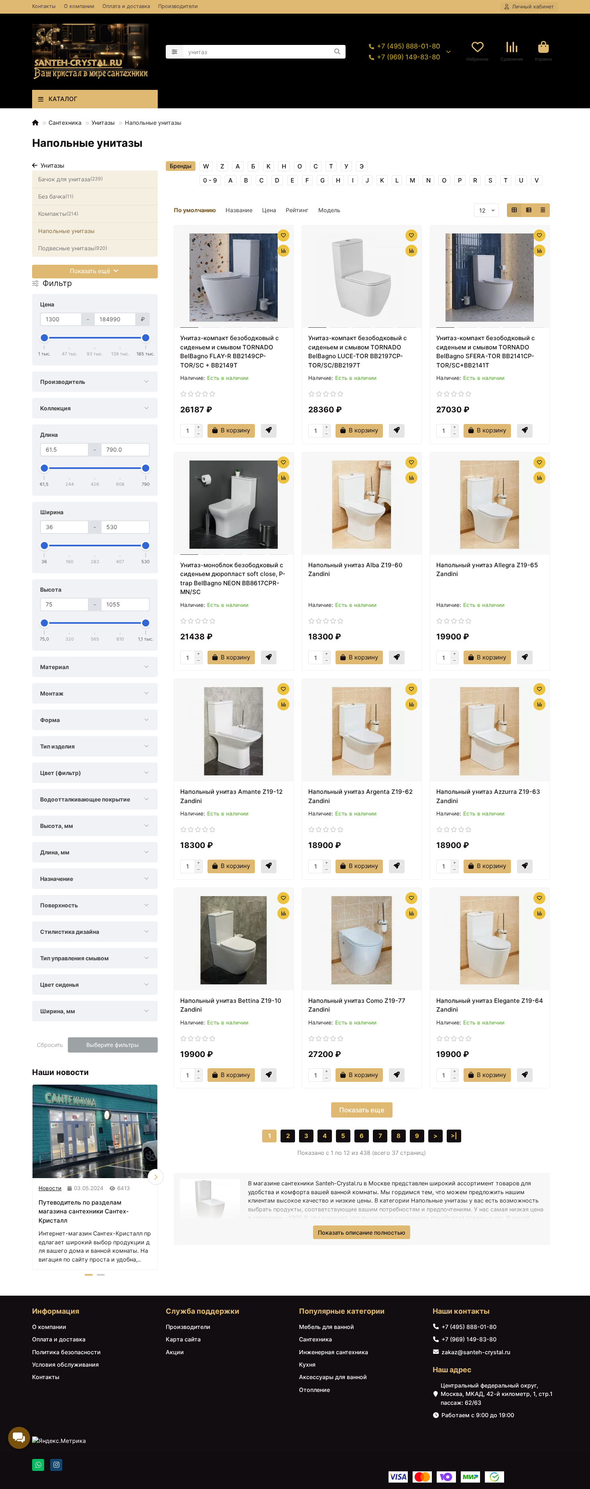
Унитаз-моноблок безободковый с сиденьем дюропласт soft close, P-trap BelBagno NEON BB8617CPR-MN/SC (232, 578)
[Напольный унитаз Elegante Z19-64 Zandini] (489, 940)
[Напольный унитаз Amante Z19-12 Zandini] (233, 731)
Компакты (58, 213)
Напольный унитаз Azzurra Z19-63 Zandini (488, 796)
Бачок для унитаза (70, 179)
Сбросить (50, 1044)
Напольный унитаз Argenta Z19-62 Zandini (360, 796)
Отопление (314, 1389)
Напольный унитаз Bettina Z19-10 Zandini (230, 1005)
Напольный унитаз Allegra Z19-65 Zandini (487, 569)
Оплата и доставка (126, 6)
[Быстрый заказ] (269, 431)
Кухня (307, 1364)
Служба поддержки (202, 1311)
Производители (178, 6)
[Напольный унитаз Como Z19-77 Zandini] (361, 940)
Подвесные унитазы (72, 248)
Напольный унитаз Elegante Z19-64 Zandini (489, 1005)
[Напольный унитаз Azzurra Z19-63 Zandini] (489, 731)
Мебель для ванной (326, 1326)
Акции (175, 1352)
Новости (50, 1188)
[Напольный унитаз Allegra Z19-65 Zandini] (489, 504)
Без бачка (55, 196)
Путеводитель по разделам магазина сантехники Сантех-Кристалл (84, 1211)
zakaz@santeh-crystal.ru (475, 1352)
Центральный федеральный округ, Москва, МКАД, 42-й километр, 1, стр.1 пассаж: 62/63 (497, 1394)
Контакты (44, 6)
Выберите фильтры (112, 1044)
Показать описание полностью (361, 1232)
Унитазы (103, 122)
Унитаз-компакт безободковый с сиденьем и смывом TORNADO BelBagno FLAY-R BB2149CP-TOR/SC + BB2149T (229, 351)
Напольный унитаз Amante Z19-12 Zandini (231, 796)
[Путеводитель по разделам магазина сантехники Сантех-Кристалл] (95, 1131)
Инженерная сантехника (333, 1352)
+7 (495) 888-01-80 (408, 46)
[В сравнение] (283, 251)
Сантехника (65, 122)
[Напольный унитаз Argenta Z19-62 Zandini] (361, 731)
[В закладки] (283, 235)
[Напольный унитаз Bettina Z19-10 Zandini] (233, 940)
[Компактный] (543, 210)
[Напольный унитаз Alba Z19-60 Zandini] (361, 504)
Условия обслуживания (65, 1364)
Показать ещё (91, 271)
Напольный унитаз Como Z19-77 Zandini (356, 1005)
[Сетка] (514, 210)
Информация (55, 1311)
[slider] (44, 338)
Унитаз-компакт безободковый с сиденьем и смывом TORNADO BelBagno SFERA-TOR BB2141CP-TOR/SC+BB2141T (485, 351)
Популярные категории (342, 1311)
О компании (79, 6)
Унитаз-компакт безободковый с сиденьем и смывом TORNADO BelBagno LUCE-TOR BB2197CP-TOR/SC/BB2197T (357, 351)
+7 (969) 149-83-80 (408, 57)
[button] (34, 1177)
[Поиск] (337, 51)
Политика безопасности (66, 1352)
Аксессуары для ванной (333, 1376)
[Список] (528, 210)
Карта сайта (183, 1339)
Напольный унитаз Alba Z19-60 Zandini (355, 569)
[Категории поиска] (174, 52)
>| (454, 1136)
